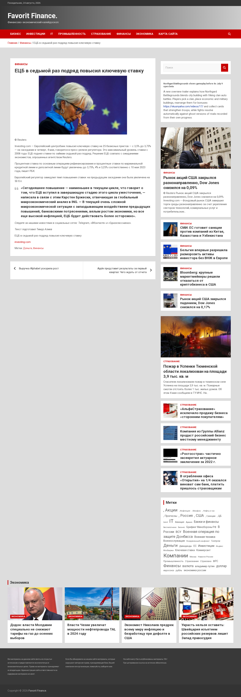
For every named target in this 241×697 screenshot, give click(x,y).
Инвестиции (35, 33)
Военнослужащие (174, 540)
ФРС (215, 561)
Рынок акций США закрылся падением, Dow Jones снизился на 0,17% (203, 303)
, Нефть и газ (208, 511)
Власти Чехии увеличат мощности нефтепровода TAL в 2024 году (91, 629)
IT (51, 33)
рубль (179, 570)
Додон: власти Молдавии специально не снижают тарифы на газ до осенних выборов (31, 631)
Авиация (179, 522)
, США (199, 516)
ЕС (195, 546)
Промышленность (72, 33)
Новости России (205, 556)
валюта (188, 566)
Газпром (215, 541)
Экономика (144, 33)
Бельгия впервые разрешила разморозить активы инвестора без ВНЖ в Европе (204, 254)
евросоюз (168, 570)
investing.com (23, 242)
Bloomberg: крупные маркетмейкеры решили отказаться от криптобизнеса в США (200, 278)
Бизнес (15, 33)
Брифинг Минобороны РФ (201, 527)
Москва (193, 557)
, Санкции (210, 516)
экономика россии (195, 570)
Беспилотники (169, 527)
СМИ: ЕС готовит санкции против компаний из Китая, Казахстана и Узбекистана (202, 232)
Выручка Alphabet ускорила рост (39, 268)
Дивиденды (185, 546)
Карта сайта (168, 33)
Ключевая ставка (185, 550)
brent (165, 522)
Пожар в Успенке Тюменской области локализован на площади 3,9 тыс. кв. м (195, 371)
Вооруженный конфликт (198, 541)
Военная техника (204, 537)
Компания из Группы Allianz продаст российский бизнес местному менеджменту (203, 435)
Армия (189, 522)
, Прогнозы (170, 515)
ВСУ (178, 532)
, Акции (170, 510)
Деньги (27, 248)
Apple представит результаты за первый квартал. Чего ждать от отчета (122, 270)
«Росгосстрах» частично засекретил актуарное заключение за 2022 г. (200, 458)
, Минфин (196, 511)
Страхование (101, 33)
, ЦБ (219, 515)
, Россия (186, 515)
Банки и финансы (206, 522)
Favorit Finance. (33, 16)
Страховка (205, 561)
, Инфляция (184, 511)
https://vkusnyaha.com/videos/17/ (183, 106)
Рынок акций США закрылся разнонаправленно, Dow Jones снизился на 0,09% (191, 182)
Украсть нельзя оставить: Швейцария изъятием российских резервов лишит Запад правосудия (205, 631)
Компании (175, 556)
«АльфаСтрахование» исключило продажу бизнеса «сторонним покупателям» (204, 413)
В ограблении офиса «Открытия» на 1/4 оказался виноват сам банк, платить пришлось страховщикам (203, 482)
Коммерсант (203, 550)
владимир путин (205, 566)
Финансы (123, 33)
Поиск (224, 68)
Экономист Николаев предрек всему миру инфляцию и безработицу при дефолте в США (149, 631)
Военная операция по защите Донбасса (191, 534)
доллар (221, 566)
